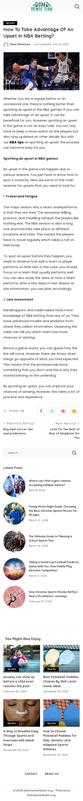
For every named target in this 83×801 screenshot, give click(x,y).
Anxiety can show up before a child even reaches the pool (19, 681)
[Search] (77, 6)
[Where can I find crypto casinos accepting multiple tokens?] (14, 486)
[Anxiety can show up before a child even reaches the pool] (21, 659)
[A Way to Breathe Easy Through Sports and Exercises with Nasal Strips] (21, 713)
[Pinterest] (63, 411)
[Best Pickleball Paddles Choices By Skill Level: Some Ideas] (61, 659)
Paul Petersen (20, 44)
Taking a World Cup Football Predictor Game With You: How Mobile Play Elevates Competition (54, 566)
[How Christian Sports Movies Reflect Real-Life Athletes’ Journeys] (14, 597)
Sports (10, 23)
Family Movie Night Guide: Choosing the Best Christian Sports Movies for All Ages (53, 510)
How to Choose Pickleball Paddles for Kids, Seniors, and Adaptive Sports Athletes (60, 740)
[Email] (74, 411)
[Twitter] (52, 411)
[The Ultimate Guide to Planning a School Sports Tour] (14, 541)
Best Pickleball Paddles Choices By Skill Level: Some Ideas (61, 681)
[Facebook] (41, 411)
